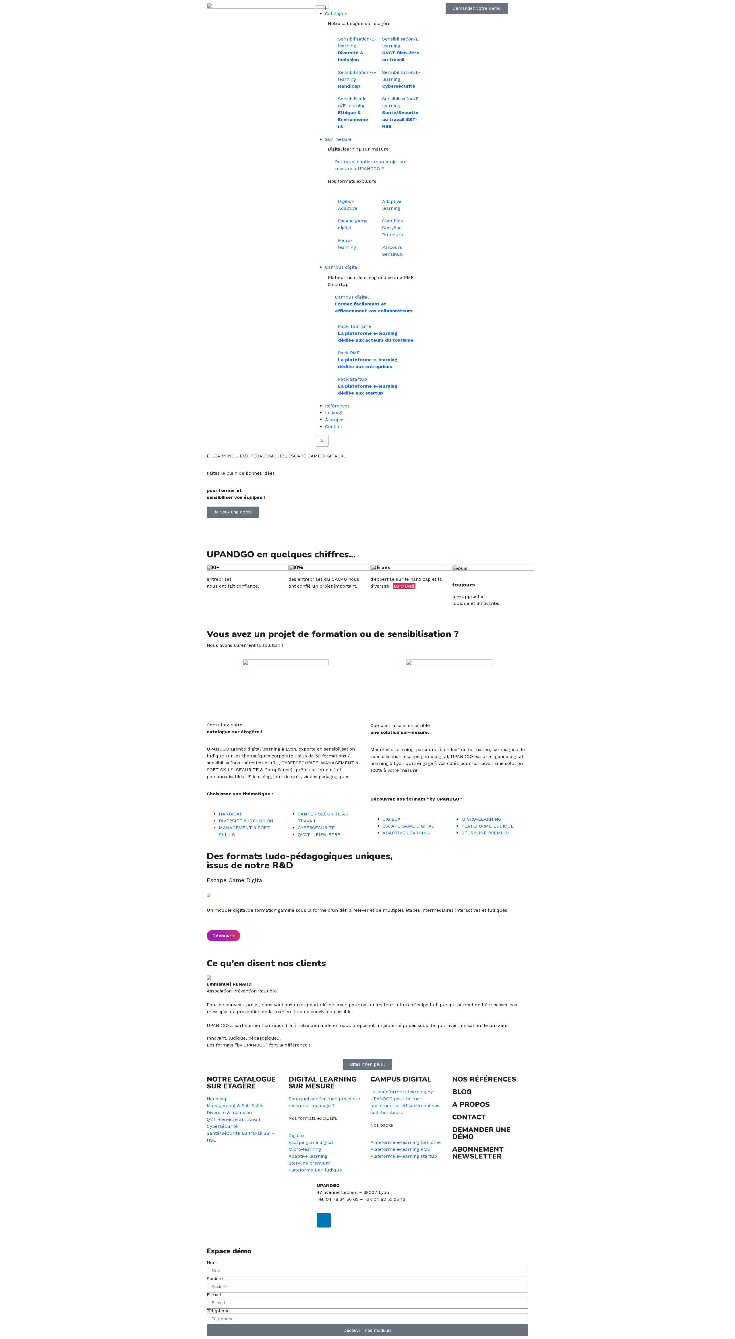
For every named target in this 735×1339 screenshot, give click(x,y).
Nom (212, 1262)
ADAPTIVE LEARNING (406, 833)
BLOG (462, 1091)
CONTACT (469, 1117)
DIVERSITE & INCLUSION (246, 821)
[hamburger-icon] (321, 7)
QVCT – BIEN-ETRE (319, 834)
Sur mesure (338, 139)
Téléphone (218, 1311)
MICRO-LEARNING (481, 819)
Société (215, 1278)
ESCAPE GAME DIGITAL (408, 826)
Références (337, 406)
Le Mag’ (333, 412)
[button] (367, 533)
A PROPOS (471, 1104)
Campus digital (342, 267)
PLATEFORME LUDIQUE (487, 826)
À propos (335, 419)
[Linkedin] (324, 1220)
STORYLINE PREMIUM (485, 833)
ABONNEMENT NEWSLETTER (478, 1153)
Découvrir (223, 935)
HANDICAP (231, 814)
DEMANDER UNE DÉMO (481, 1133)
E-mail (214, 1294)
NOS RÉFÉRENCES (484, 1079)
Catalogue (336, 13)
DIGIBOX (391, 819)
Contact (333, 426)
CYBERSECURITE (316, 827)
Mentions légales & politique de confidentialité (258, 1233)
